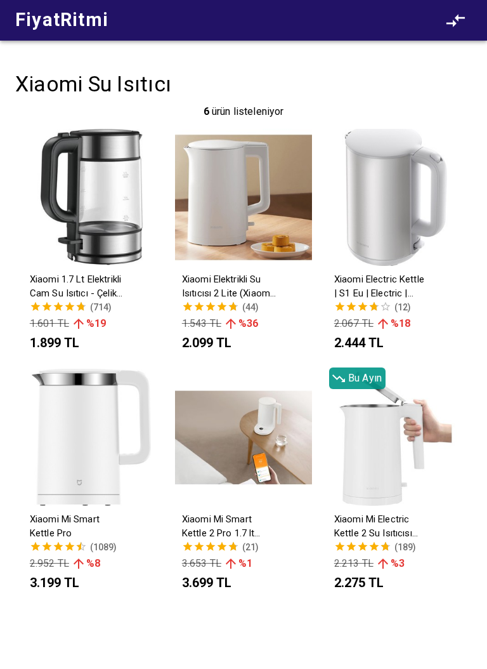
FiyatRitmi (61, 19)
